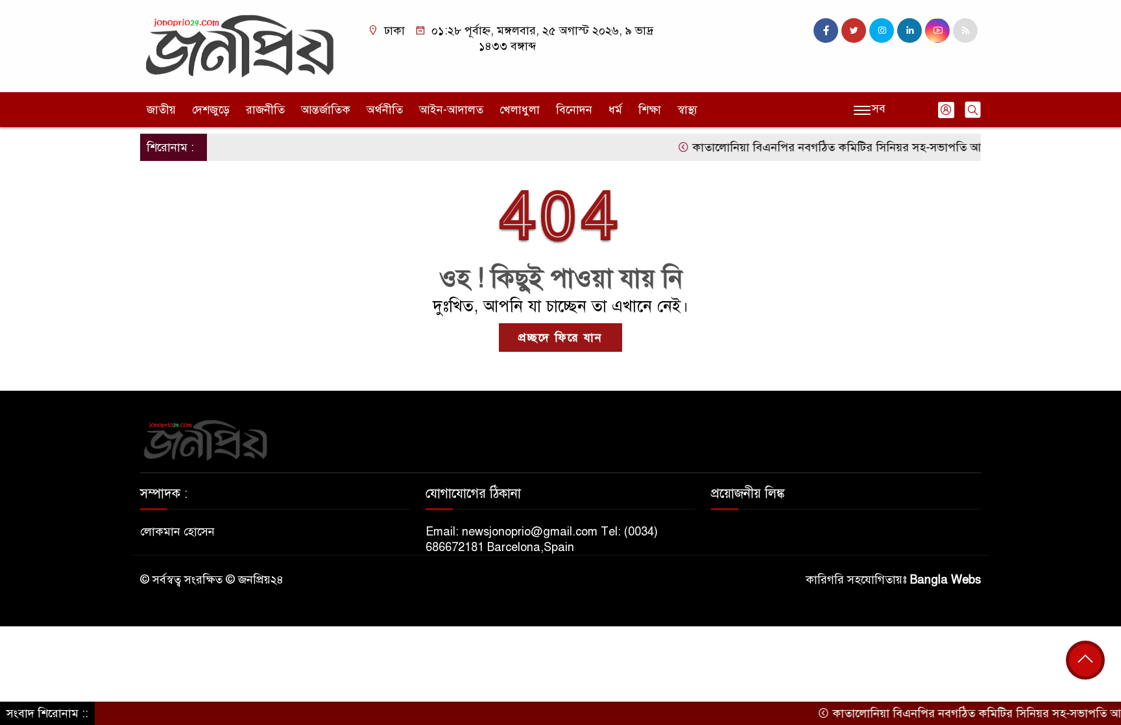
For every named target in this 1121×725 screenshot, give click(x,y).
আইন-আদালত (451, 110)
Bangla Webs (945, 579)
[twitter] (853, 30)
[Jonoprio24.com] (239, 45)
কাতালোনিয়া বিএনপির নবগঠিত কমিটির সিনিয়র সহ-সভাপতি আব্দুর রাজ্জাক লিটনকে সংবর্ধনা (882, 147)
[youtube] (937, 30)
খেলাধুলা (520, 110)
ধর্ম (615, 110)
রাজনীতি (265, 110)
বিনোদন (574, 110)
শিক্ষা (649, 110)
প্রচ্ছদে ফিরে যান (560, 337)
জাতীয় (161, 110)
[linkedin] (909, 30)
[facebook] (826, 30)
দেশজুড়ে (211, 110)
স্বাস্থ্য (687, 110)
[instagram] (881, 30)
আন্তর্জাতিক (325, 110)
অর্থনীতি (385, 110)
